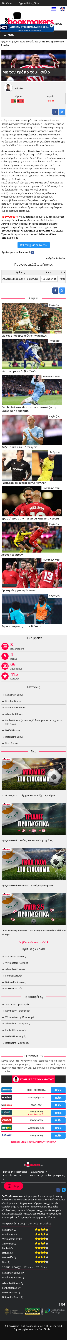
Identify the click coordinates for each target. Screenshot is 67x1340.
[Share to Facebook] (55, 114)
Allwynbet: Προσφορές (17, 1023)
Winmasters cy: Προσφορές (20, 1017)
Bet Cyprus (7, 3)
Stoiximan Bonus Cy (13, 1272)
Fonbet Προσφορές (15, 1030)
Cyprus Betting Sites (29, 3)
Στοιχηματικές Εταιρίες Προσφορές (45, 1175)
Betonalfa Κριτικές (15, 982)
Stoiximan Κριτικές (15, 956)
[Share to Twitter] (62, 114)
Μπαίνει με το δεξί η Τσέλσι (20, 371)
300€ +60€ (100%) (36, 1090)
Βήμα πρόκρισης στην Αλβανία (21, 626)
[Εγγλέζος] (31, 318)
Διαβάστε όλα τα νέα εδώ (33, 942)
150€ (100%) (36, 1113)
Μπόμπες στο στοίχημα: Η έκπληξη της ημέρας (28, 795)
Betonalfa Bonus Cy (13, 1297)
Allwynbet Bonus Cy (13, 1283)
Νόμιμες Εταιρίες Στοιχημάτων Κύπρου (32, 1141)
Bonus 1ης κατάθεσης (15, 1171)
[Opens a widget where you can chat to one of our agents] (13, 1186)
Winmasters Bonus (15, 707)
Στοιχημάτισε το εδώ (34, 245)
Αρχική (4, 41)
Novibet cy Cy (9, 1234)
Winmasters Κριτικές (16, 962)
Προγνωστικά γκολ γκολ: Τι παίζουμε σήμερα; (27, 885)
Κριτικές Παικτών (12, 1175)
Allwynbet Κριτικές (15, 969)
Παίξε (58, 1090)
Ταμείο (50, 96)
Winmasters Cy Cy (12, 1239)
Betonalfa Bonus (14, 736)
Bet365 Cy (7, 1252)
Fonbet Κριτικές (13, 975)
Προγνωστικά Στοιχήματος (25, 41)
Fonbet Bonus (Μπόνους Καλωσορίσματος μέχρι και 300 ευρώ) (33, 722)
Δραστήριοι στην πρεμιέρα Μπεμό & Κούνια (30, 518)
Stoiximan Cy (9, 1229)
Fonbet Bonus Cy (11, 1287)
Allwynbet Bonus (14, 714)
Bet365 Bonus (12, 730)
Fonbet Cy (7, 1248)
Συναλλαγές (37, 1171)
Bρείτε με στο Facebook (16, 252)
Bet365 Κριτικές (13, 988)
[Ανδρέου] (31, 354)
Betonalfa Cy (9, 1257)
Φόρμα (18, 96)
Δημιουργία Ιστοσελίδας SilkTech (33, 1329)
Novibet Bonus (13, 701)
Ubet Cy (6, 1262)
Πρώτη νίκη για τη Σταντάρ (18, 590)
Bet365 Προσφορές (15, 1036)
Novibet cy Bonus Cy (13, 1277)
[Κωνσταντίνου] (31, 389)
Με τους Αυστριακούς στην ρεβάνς (24, 335)
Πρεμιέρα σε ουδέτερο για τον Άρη (23, 482)
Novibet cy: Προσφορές (17, 1010)
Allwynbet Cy (9, 1243)
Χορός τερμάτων (12, 554)
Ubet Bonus (11, 743)
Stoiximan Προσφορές (17, 1004)
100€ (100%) (36, 1135)
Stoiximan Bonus (14, 694)
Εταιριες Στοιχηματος (37, 1079)
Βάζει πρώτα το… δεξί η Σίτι (20, 447)
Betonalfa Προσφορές (17, 1042)
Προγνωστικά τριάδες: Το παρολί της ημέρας (27, 840)
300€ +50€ (36, 1105)
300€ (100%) (36, 1120)
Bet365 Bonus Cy (11, 1292)
